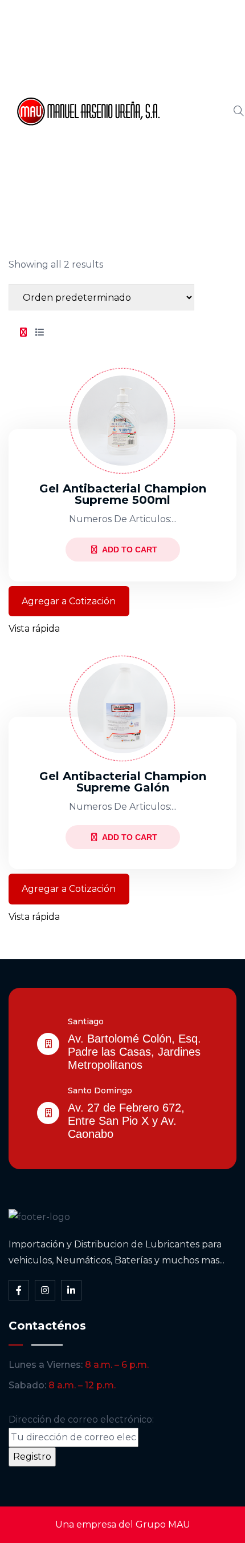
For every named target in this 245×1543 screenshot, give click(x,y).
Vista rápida (34, 628)
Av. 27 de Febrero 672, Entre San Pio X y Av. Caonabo (126, 1120)
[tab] (23, 333)
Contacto (193, 189)
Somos (188, 72)
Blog (182, 150)
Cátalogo (193, 111)
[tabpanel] (122, 637)
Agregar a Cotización (69, 601)
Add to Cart (129, 549)
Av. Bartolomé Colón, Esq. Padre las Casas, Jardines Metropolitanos (134, 1051)
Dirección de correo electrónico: (81, 1419)
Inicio (183, 33)
